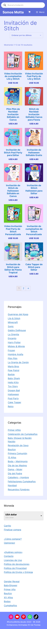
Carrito (7, 525)
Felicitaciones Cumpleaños (22, 481)
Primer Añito (14, 430)
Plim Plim (12, 358)
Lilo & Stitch (14, 318)
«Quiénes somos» (13, 552)
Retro (10, 406)
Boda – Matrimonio (18, 461)
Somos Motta (13, 12)
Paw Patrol (13, 370)
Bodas (7, 601)
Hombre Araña (15, 354)
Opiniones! (9, 543)
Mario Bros (13, 366)
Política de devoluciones (16, 564)
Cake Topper (14, 402)
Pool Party (13, 398)
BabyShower (10, 585)
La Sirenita (13, 334)
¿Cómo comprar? (13, 539)
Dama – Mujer (15, 469)
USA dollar (11, 514)
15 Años (12, 457)
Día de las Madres (17, 465)
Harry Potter (14, 342)
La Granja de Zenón (18, 362)
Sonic (11, 326)
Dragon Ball (14, 390)
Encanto (12, 338)
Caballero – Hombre (18, 477)
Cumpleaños (10, 605)
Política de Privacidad (15, 568)
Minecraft (13, 322)
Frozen (11, 350)
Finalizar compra (12, 529)
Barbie (11, 374)
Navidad (12, 485)
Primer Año (10, 589)
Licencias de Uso (13, 560)
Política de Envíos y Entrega (18, 572)
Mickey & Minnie (16, 346)
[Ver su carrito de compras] (29, 12)
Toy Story (13, 386)
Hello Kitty (13, 382)
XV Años (8, 597)
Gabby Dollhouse (17, 330)
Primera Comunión (17, 453)
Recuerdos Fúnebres (19, 489)
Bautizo (12, 449)
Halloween (13, 394)
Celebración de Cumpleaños (22, 434)
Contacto (8, 556)
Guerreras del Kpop (18, 314)
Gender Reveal (11, 581)
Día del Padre (15, 473)
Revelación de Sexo (18, 445)
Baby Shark (14, 378)
